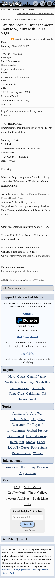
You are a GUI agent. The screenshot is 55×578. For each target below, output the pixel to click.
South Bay (43, 382)
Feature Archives (17, 498)
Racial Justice (21, 452)
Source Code (8, 573)
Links (27, 503)
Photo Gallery (37, 492)
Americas (12, 467)
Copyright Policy (22, 569)
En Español (35, 424)
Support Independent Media (23, 296)
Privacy (35, 569)
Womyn (38, 452)
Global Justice (37, 430)
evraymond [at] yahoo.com (15, 76)
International (27, 399)
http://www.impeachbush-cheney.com (21, 111)
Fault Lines (40, 498)
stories (20, 358)
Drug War (38, 418)
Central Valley (37, 376)
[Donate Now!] (27, 320)
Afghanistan (27, 472)
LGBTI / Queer (18, 447)
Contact (44, 569)
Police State (39, 447)
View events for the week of (35, 13)
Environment (16, 430)
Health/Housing (37, 435)
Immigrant (17, 441)
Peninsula (38, 387)
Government (15, 435)
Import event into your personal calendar (34, 39)
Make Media (32, 486)
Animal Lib (20, 413)
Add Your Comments (14, 288)
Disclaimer (7, 569)
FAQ (17, 486)
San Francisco (19, 387)
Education (18, 424)
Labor (41, 441)
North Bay (12, 382)
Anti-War (36, 413)
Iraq (32, 467)
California (33, 393)
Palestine (43, 467)
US (44, 393)
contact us (40, 346)
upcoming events (41, 358)
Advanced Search (27, 530)
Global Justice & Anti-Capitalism (27, 19)
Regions (8, 369)
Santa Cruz (16, 393)
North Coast (16, 376)
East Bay (5, 19)
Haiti (24, 467)
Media (30, 441)
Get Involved (16, 492)
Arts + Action (19, 418)
